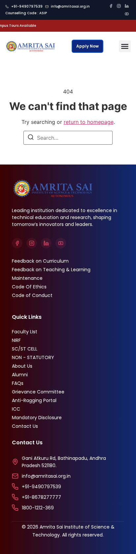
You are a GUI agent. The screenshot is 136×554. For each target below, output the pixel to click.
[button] (125, 46)
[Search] (30, 138)
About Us (22, 366)
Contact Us (25, 426)
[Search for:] (68, 138)
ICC (16, 409)
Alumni (20, 374)
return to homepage (89, 122)
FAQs (17, 383)
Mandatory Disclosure (37, 417)
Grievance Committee (38, 391)
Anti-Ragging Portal (34, 400)
